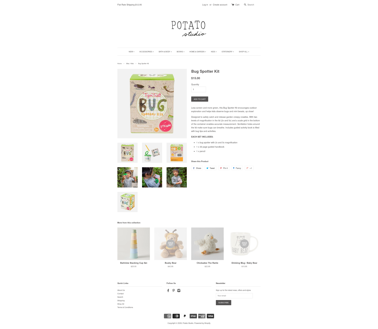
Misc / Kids (130, 63)
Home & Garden (197, 51)
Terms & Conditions (125, 307)
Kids (213, 51)
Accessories (146, 51)
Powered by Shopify (202, 323)
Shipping (121, 300)
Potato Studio (188, 323)
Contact (120, 293)
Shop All (243, 51)
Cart (237, 4)
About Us (121, 290)
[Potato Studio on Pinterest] (173, 291)
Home (119, 63)
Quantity (195, 84)
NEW (131, 51)
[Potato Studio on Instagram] (178, 291)
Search (120, 297)
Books (180, 51)
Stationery (227, 51)
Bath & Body (165, 51)
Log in (205, 4)
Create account (220, 4)
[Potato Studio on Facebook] (168, 291)
